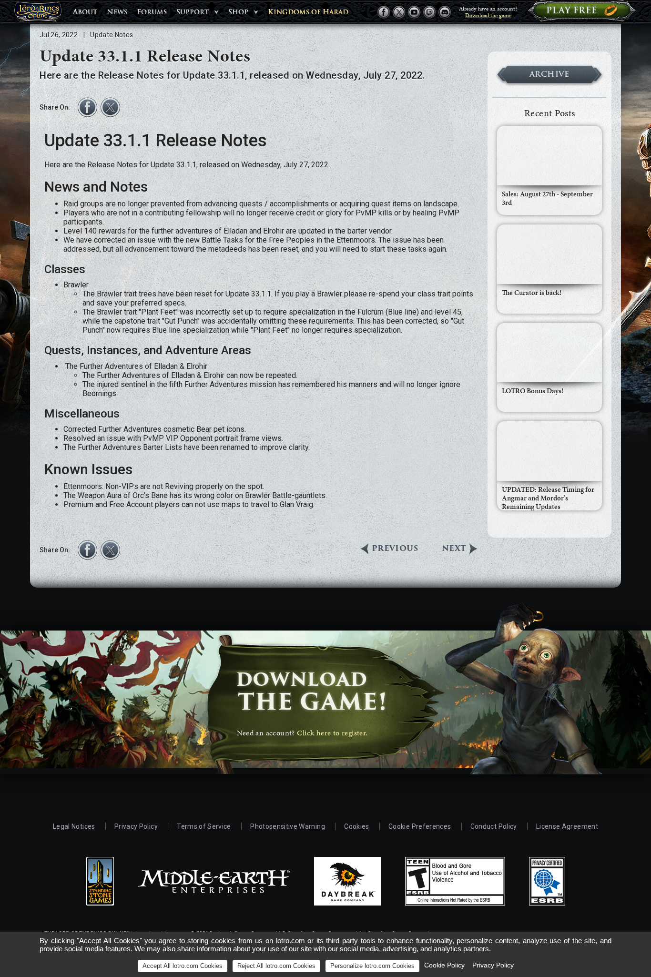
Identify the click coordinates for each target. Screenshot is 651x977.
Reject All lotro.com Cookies (276, 965)
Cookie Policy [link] (444, 965)
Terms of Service (204, 826)
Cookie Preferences (419, 826)
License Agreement (567, 826)
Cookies (356, 826)
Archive (549, 74)
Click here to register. (332, 732)
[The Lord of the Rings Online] (37, 14)
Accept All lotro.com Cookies (182, 965)
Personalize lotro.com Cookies (372, 965)
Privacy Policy (136, 826)
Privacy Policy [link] (493, 965)
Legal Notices (74, 826)
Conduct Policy (493, 826)
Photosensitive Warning (287, 826)
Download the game (488, 15)
